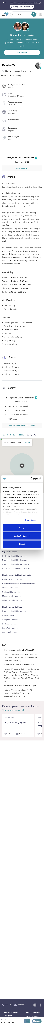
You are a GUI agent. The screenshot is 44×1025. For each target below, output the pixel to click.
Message (36, 1021)
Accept (22, 528)
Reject (22, 544)
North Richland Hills (15, 435)
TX (3, 435)
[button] (22, 462)
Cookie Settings (20, 536)
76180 (27, 442)
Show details (30, 520)
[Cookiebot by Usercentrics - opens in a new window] (31, 479)
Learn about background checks (22, 425)
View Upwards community (13, 710)
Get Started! (22, 52)
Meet (27, 1021)
